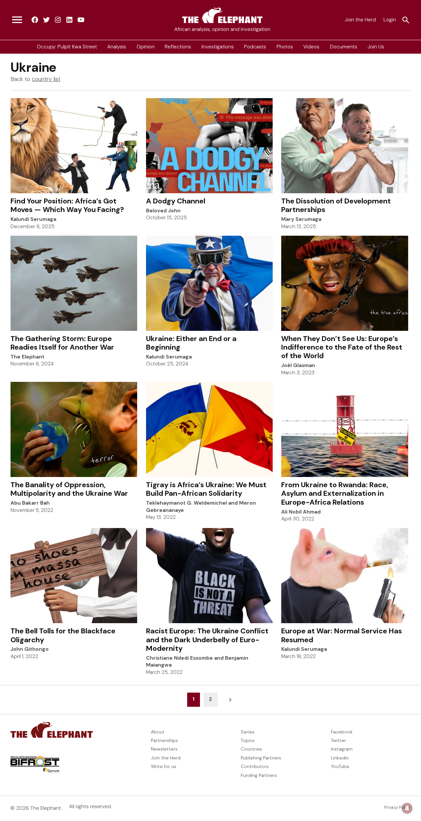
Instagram (342, 749)
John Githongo (30, 649)
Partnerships (164, 740)
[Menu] (17, 20)
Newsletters (164, 749)
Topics (248, 740)
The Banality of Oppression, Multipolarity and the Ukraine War (69, 489)
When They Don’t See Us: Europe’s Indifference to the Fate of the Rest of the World (341, 347)
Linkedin (340, 758)
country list (46, 79)
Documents (343, 46)
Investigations (218, 46)
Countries (251, 749)
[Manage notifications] (407, 808)
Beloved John (163, 210)
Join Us (375, 46)
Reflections (178, 46)
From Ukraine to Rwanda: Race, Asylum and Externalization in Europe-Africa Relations (334, 493)
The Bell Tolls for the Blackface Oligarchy (63, 635)
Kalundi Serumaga (33, 219)
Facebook (342, 732)
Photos (285, 46)
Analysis (116, 46)
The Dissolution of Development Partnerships (336, 205)
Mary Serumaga (301, 219)
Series (248, 732)
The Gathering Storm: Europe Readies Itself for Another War (62, 343)
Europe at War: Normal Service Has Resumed (341, 635)
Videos (311, 46)
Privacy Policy (397, 807)
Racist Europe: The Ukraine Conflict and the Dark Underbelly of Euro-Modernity (207, 639)
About (157, 732)
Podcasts (255, 46)
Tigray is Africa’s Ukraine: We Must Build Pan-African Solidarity (206, 489)
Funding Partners (259, 775)
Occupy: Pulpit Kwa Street (67, 46)
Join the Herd (360, 19)
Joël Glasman (298, 365)
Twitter (338, 740)
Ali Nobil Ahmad (301, 512)
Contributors (255, 766)
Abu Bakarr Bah (30, 503)
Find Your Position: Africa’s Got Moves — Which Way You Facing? (67, 205)
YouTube (340, 766)
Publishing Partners (261, 758)
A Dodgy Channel (175, 201)
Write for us (163, 766)
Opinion (145, 46)
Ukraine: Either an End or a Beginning (191, 343)
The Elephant (27, 357)
